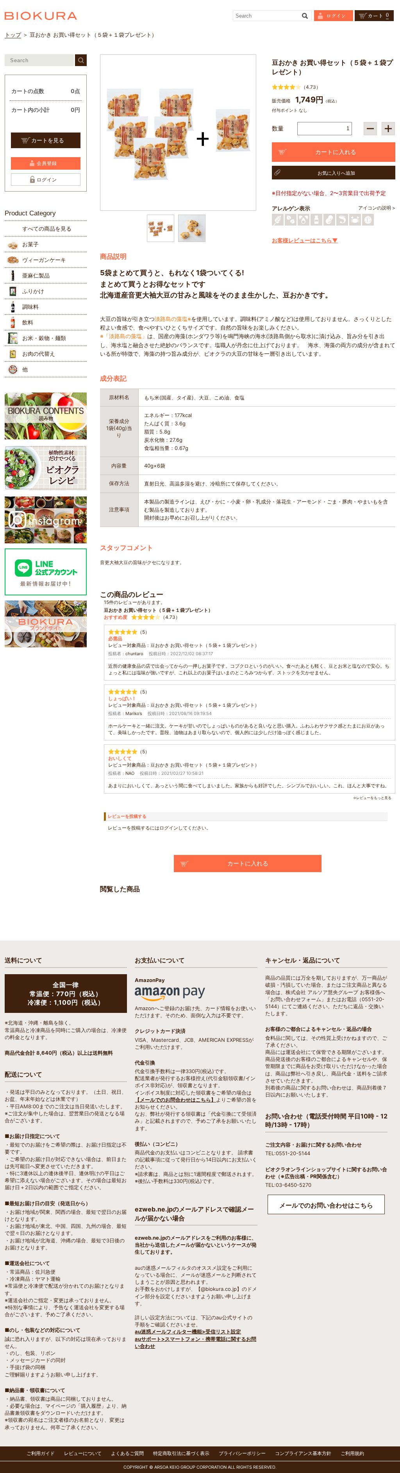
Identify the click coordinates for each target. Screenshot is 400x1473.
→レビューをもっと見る (372, 798)
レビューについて (83, 1453)
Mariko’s (133, 713)
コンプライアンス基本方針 (303, 1453)
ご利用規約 (352, 1453)
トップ (13, 34)
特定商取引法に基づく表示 (181, 1453)
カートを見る (47, 140)
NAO (129, 773)
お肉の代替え (38, 353)
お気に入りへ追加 (336, 173)
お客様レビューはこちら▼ (305, 240)
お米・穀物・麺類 (44, 338)
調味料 (30, 306)
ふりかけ (33, 291)
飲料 (27, 322)
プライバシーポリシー (242, 1453)
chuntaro (134, 653)
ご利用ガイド (41, 1453)
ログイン (47, 180)
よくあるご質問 (127, 1453)
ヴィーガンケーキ (44, 259)
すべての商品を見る (46, 228)
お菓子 (30, 244)
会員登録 (47, 163)
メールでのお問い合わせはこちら (326, 1205)
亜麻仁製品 (36, 275)
